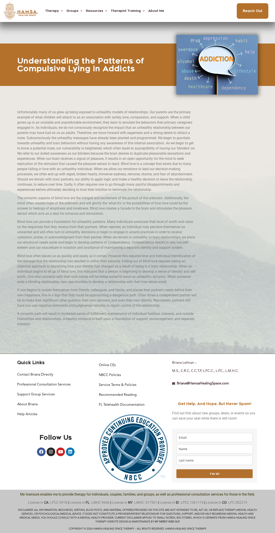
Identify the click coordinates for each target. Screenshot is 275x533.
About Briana (27, 404)
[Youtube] (60, 452)
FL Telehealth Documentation (122, 405)
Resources (94, 11)
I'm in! (214, 474)
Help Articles (27, 414)
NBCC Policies (110, 375)
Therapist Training (126, 11)
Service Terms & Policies (117, 385)
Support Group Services (36, 394)
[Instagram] (51, 452)
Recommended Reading (118, 395)
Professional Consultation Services (44, 384)
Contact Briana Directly (35, 374)
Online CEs (107, 365)
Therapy (52, 11)
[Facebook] (41, 452)
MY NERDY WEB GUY (167, 522)
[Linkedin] (70, 452)
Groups (72, 11)
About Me (156, 11)
